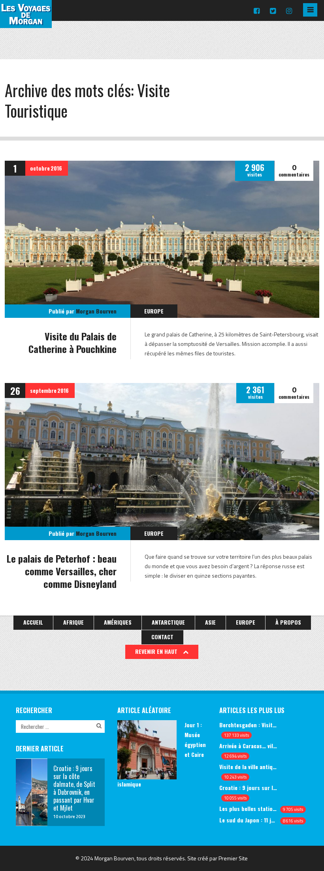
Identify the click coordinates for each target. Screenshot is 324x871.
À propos (288, 622)
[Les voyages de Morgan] (26, 21)
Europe (154, 311)
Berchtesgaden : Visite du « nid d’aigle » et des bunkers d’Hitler (248, 725)
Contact (162, 637)
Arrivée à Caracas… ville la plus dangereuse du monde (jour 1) (248, 745)
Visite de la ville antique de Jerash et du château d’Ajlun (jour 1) (248, 766)
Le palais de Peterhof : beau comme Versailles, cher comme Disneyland (62, 571)
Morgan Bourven (96, 311)
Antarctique (168, 622)
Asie (210, 622)
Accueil (33, 622)
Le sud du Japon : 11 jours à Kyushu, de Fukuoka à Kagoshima (248, 820)
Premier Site (233, 858)
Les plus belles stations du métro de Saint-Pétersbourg (248, 808)
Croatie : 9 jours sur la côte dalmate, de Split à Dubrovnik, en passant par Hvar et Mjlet (248, 787)
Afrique (73, 622)
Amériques (118, 622)
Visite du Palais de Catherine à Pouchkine (72, 342)
